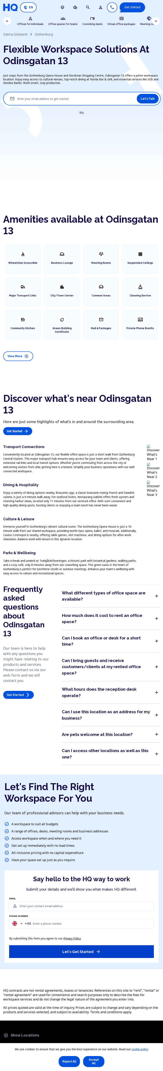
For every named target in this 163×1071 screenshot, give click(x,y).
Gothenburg (44, 34)
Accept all (94, 1061)
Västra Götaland (15, 34)
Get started (132, 7)
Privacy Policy (72, 938)
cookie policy (139, 1049)
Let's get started (81, 951)
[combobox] (20, 923)
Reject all (69, 1061)
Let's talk (148, 98)
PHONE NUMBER (18, 916)
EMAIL (12, 899)
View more (18, 356)
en (28, 7)
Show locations (21, 1035)
